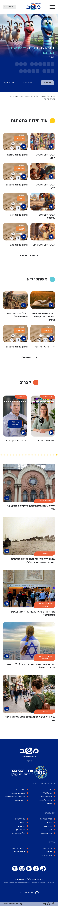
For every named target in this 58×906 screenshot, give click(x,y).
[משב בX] (15, 868)
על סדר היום (20, 819)
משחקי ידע (41, 96)
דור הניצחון (20, 830)
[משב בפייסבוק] (36, 868)
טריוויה (22, 823)
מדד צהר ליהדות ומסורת (15, 797)
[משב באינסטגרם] (22, 868)
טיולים (49, 823)
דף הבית (51, 96)
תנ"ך (50, 830)
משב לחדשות (46, 797)
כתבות (49, 804)
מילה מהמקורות (18, 833)
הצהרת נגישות (19, 852)
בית (50, 790)
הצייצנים (21, 826)
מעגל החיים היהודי (17, 793)
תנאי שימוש (47, 856)
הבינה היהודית (29, 96)
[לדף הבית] (33, 9)
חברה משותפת (46, 819)
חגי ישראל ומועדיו (45, 800)
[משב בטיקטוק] (43, 868)
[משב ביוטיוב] (29, 868)
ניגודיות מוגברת (26, 892)
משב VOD (47, 793)
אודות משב (47, 848)
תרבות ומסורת (46, 833)
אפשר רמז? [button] (27, 83)
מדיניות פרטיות (18, 848)
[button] (52, 7)
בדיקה (47, 83)
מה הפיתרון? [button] (9, 83)
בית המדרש (20, 800)
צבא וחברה (48, 826)
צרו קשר (49, 852)
